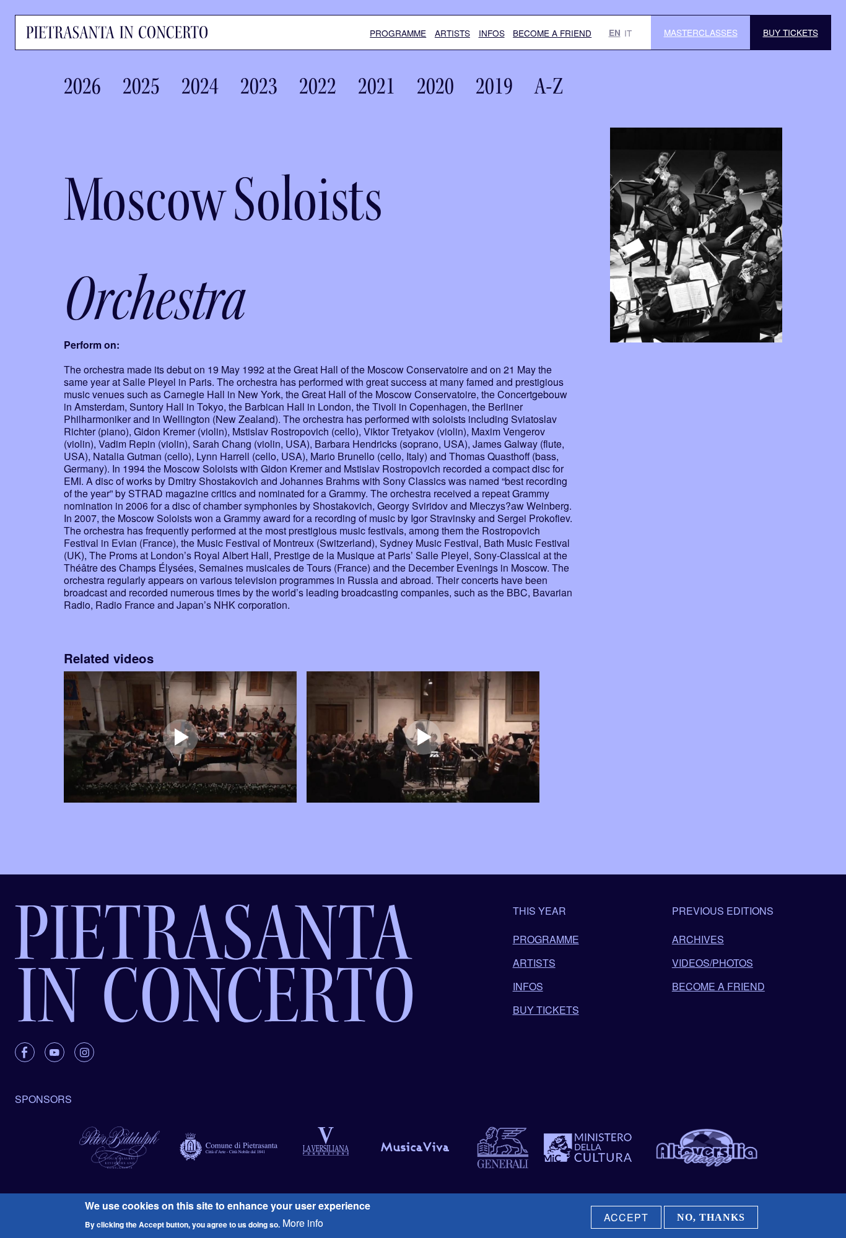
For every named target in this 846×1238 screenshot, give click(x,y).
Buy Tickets (790, 32)
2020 (435, 86)
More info (302, 1223)
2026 (82, 86)
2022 (317, 86)
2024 (200, 86)
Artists (452, 33)
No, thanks (711, 1217)
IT (628, 33)
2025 (141, 86)
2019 (494, 86)
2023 (258, 86)
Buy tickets (546, 1010)
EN (615, 32)
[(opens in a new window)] (180, 736)
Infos (492, 33)
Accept (626, 1217)
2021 (376, 86)
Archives (698, 939)
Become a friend (552, 33)
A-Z (548, 86)
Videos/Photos (712, 963)
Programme (398, 33)
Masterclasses (701, 32)
